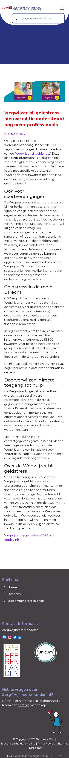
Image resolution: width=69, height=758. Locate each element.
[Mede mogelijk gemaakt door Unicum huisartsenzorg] (45, 652)
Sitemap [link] (63, 743)
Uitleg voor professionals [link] (25, 601)
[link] (21, 8)
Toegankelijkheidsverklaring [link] (18, 743)
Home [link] (12, 587)
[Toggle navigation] (62, 8)
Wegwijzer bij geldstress (32, 153)
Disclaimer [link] (35, 747)
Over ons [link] (14, 594)
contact (23, 705)
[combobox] (38, 18)
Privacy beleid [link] (46, 743)
